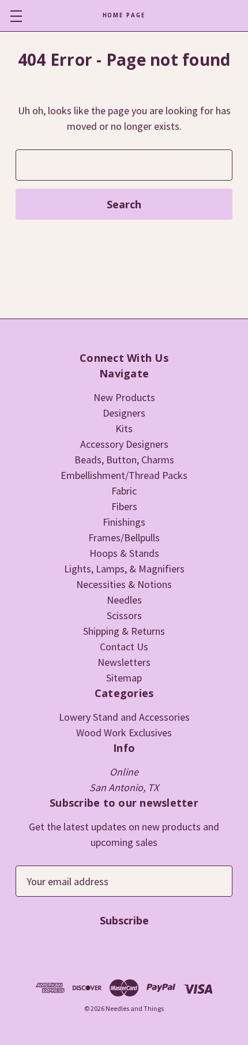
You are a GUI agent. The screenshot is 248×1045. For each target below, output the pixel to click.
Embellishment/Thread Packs (124, 475)
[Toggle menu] (16, 16)
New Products (124, 397)
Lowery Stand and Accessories (124, 717)
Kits (124, 428)
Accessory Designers (124, 444)
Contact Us (124, 646)
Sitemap (124, 677)
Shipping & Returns (124, 631)
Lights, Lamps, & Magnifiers (124, 568)
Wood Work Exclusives (124, 732)
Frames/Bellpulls (124, 537)
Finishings (124, 522)
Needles (124, 599)
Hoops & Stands (124, 553)
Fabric (124, 490)
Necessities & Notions (124, 584)
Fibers (124, 506)
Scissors (124, 615)
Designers (124, 413)
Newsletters (124, 662)
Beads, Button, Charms (124, 459)
